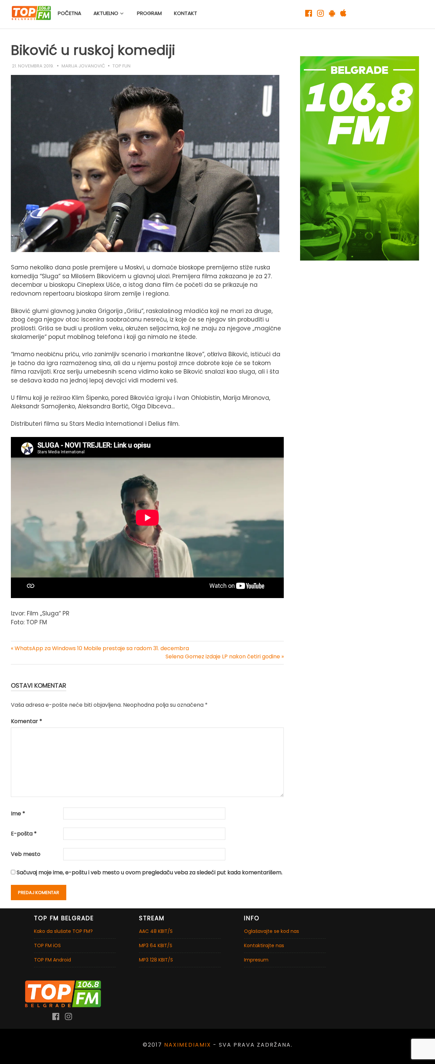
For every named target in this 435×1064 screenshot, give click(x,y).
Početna (69, 13)
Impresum (256, 959)
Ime (18, 813)
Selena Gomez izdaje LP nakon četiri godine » (225, 656)
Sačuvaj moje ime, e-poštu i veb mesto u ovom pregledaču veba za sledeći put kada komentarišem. (149, 872)
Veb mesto (25, 854)
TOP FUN (121, 66)
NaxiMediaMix (187, 1045)
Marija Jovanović (83, 66)
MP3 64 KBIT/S (155, 945)
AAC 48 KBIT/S (156, 931)
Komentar (26, 721)
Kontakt (185, 13)
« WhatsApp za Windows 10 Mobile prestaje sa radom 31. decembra (100, 648)
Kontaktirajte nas (264, 945)
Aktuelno (105, 13)
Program (149, 13)
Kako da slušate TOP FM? (63, 931)
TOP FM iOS (47, 945)
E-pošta (24, 834)
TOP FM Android (52, 959)
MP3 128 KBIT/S (156, 959)
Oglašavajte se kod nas (271, 931)
